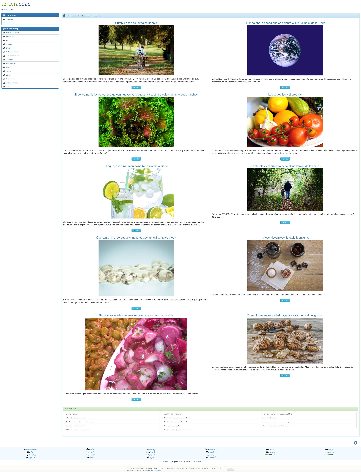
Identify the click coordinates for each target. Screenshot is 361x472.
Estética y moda (10, 63)
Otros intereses (10, 79)
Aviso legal (197, 462)
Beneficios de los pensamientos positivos (176, 422)
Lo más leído (10, 23)
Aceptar (230, 469)
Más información (156, 470)
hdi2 (166, 462)
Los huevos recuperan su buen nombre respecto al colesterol (281, 422)
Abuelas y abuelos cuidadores (173, 414)
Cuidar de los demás (12, 52)
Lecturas (8, 71)
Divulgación (9, 60)
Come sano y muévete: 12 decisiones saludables (277, 414)
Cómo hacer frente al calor (271, 418)
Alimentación (10, 36)
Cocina (8, 48)
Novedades (9, 19)
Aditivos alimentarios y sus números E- (77, 430)
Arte (7, 40)
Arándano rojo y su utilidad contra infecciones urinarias (82, 422)
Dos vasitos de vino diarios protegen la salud (177, 418)
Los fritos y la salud (72, 414)
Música (8, 75)
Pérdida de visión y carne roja (75, 426)
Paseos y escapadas (12, 83)
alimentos (11, 9)
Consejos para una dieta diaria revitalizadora (177, 430)
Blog (5, 9)
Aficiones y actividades (12, 32)
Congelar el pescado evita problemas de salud (276, 426)
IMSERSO (9, 67)
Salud (7, 87)
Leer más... (136, 87)
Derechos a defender (12, 56)
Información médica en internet (75, 418)
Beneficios (9, 44)
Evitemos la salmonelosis (171, 426)
